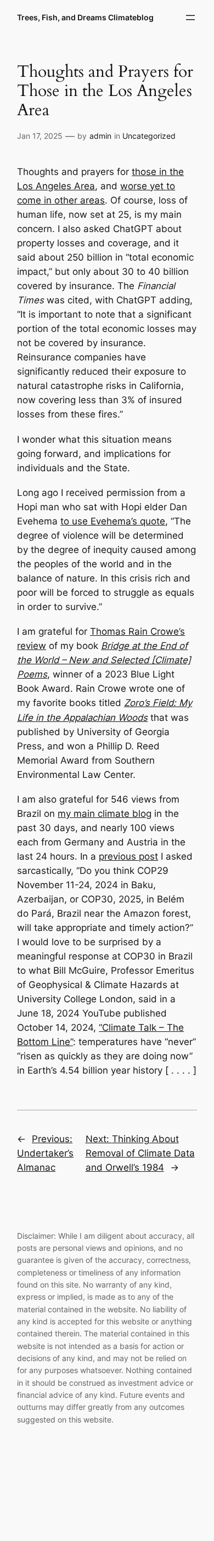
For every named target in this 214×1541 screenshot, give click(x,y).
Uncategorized (149, 135)
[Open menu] (190, 17)
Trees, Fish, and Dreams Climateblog (85, 17)
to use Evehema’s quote (112, 521)
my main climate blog (104, 813)
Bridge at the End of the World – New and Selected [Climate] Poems (104, 660)
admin (100, 135)
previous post (128, 856)
